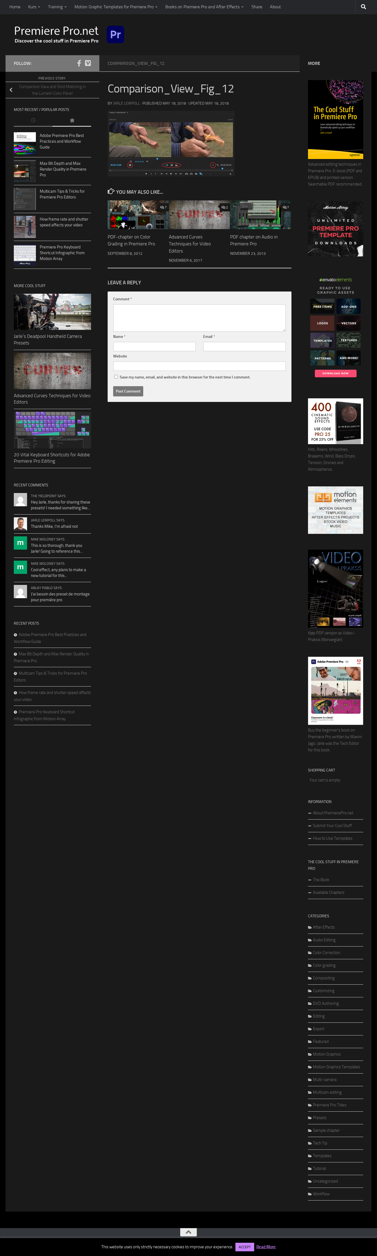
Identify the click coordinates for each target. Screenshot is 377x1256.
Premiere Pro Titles (329, 1105)
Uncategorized (325, 1181)
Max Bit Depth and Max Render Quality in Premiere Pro (63, 169)
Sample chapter (326, 1130)
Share (256, 6)
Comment (122, 299)
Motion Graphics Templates (336, 1066)
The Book (321, 879)
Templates (322, 1155)
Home (14, 6)
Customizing (323, 990)
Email (209, 336)
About (275, 6)
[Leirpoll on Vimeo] (87, 63)
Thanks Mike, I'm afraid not (54, 526)
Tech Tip (320, 1143)
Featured (321, 1041)
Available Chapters (328, 892)
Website (120, 356)
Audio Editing (324, 939)
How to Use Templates (332, 838)
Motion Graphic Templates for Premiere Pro (114, 6)
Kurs (32, 6)
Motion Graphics (327, 1054)
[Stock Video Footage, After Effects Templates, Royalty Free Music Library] (335, 532)
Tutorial (319, 1168)
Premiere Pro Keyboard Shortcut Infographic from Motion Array (62, 253)
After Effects (324, 927)
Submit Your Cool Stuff (332, 825)
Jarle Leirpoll (126, 103)
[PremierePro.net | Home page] (69, 34)
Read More (266, 1246)
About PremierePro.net (333, 812)
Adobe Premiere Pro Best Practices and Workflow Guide (62, 141)
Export (318, 1028)
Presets (319, 1117)
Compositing (324, 978)
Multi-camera (324, 1079)
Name (119, 336)
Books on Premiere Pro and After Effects (202, 6)
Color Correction (326, 952)
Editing (319, 1016)
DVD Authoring (326, 1003)
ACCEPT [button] (245, 1247)
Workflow (321, 1193)
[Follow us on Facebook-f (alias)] (79, 63)
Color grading (324, 965)
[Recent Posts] (33, 121)
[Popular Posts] (71, 121)
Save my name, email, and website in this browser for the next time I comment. (185, 377)
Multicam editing (327, 1092)
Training (55, 6)
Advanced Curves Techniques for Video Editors (190, 244)
